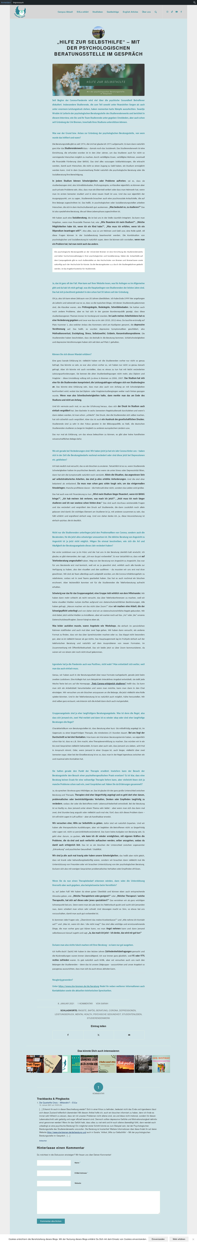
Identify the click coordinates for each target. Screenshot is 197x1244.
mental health (83, 1014)
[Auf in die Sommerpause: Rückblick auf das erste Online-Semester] (71, 1064)
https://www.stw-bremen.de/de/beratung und (66, 1132)
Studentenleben (132, 1014)
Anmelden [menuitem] (6, 2)
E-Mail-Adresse (81, 1172)
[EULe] (20, 12)
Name (77, 1162)
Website (78, 1183)
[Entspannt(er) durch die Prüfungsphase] (143, 1064)
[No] (193, 1239)
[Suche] (156, 12)
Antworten (43, 1140)
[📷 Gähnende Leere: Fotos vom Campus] (89, 1064)
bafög (91, 1010)
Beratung (102, 1010)
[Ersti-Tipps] (35, 1064)
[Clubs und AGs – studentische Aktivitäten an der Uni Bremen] (107, 1064)
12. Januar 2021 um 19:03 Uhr (50, 1105)
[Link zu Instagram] (167, 11)
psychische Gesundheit (107, 1014)
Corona (113, 1010)
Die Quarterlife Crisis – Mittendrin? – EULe (58, 1102)
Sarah (104, 1003)
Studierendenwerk (98, 1018)
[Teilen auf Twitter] (98, 1035)
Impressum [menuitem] (18, 2)
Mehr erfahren (179, 1239)
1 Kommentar (85, 1003)
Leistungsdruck (64, 1014)
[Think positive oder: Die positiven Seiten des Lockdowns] (125, 1064)
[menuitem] (194, 2)
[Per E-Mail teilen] (129, 1035)
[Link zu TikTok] (172, 11)
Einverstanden (158, 1239)
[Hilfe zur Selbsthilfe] (98, 80)
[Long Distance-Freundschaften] (161, 1064)
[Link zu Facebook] (181, 11)
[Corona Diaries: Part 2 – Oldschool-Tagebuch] (53, 1064)
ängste (82, 1010)
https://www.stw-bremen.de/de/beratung (78, 986)
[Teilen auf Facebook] (68, 1035)
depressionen (127, 1010)
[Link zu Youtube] (176, 11)
